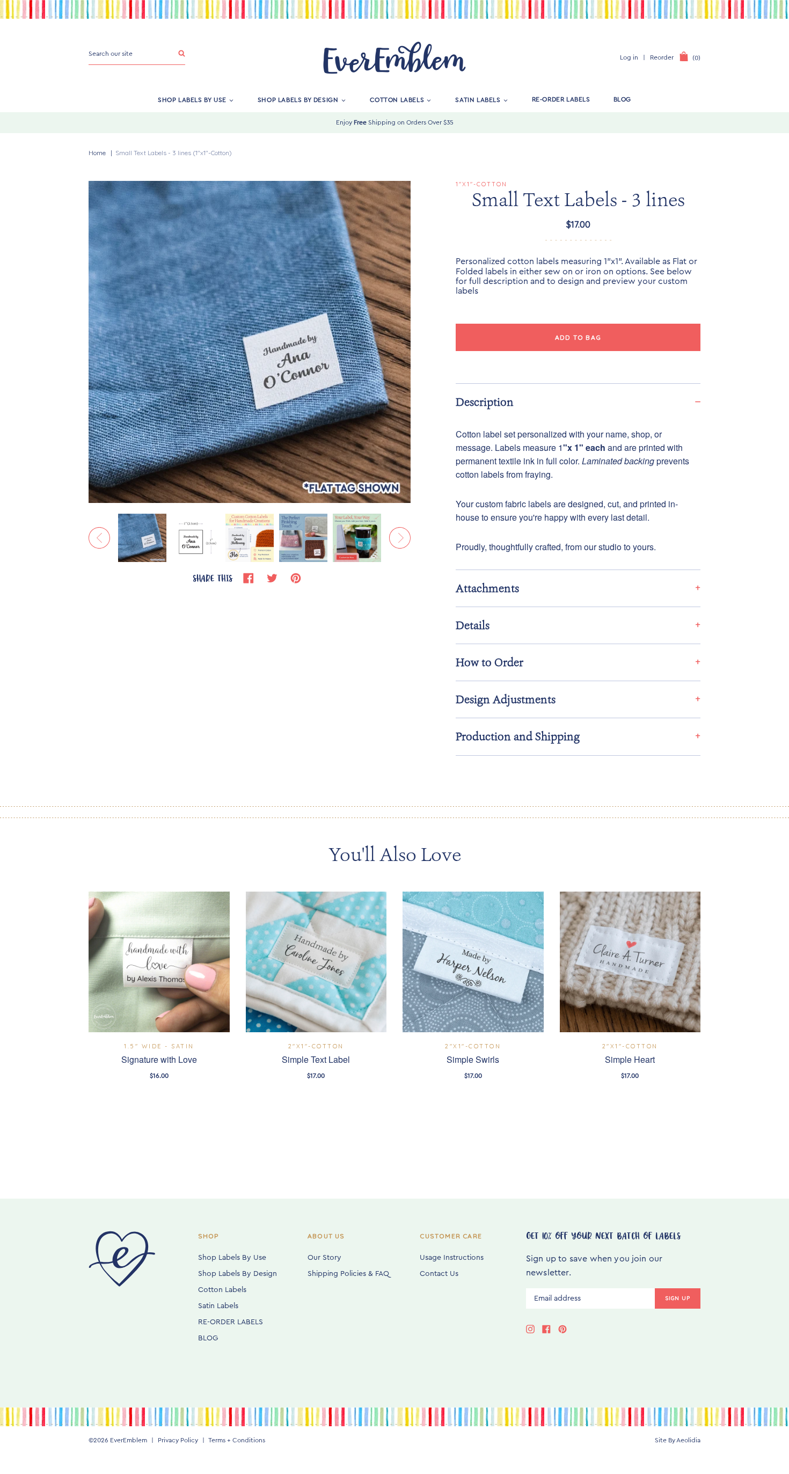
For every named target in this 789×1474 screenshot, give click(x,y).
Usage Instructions (452, 1257)
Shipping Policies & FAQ (348, 1274)
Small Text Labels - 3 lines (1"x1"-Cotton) (173, 153)
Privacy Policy (178, 1440)
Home (97, 153)
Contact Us (439, 1274)
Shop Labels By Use (192, 99)
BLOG (622, 99)
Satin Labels (477, 99)
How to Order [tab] (489, 662)
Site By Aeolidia (677, 1440)
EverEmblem (128, 1440)
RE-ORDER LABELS (561, 99)
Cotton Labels (397, 99)
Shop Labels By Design (298, 99)
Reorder (662, 57)
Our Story (324, 1257)
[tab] (578, 401)
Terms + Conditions (236, 1440)
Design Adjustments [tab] (506, 699)
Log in (629, 57)
